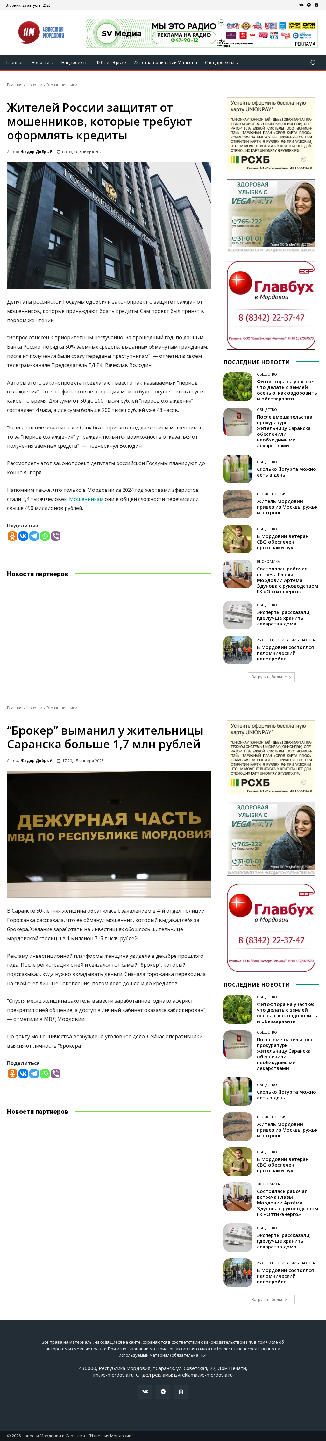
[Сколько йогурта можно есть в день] (237, 469)
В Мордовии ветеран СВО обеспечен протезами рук (282, 542)
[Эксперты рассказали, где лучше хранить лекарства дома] (237, 615)
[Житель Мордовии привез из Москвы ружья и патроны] (237, 504)
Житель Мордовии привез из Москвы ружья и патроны (287, 507)
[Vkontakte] (23, 536)
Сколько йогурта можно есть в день (286, 472)
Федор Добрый (37, 151)
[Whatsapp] (45, 536)
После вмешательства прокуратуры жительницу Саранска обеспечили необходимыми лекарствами (284, 431)
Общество (267, 374)
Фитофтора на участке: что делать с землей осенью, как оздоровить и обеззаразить (287, 390)
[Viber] (55, 536)
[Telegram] (309, 5)
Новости (34, 85)
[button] (312, 62)
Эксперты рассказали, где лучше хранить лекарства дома (284, 618)
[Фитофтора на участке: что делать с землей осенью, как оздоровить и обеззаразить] (237, 386)
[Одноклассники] (316, 5)
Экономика (268, 561)
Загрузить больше (269, 677)
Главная (14, 85)
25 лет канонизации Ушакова (286, 640)
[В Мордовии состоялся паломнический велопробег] (237, 650)
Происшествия (271, 494)
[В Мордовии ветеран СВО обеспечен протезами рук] (237, 539)
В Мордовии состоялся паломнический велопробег (285, 653)
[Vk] (301, 5)
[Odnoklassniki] (12, 536)
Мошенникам (86, 499)
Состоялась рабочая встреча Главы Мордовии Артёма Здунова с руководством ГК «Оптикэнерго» (287, 580)
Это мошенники (61, 85)
